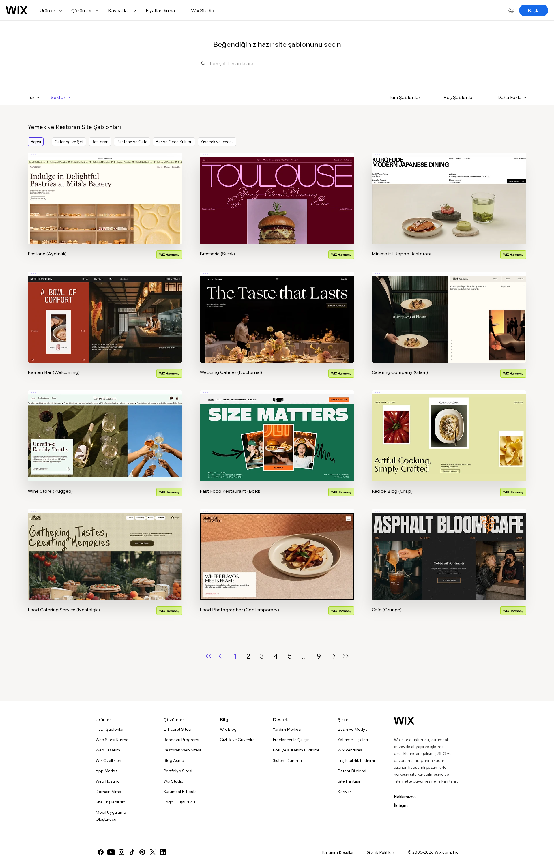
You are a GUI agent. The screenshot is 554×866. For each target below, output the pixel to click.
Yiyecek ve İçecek (217, 141)
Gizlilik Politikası (381, 852)
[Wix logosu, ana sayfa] (16, 10)
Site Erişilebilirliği (111, 802)
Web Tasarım (108, 750)
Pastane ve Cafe (132, 141)
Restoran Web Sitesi (182, 750)
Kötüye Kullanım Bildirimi (296, 750)
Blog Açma (173, 760)
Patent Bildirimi (352, 770)
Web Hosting (108, 781)
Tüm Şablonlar (404, 97)
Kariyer (344, 791)
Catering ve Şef (69, 141)
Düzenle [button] (105, 193)
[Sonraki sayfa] (334, 656)
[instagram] (121, 852)
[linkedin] (163, 852)
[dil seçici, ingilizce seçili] (511, 10)
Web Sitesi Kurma (112, 739)
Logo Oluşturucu (179, 802)
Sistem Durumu (287, 760)
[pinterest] (142, 852)
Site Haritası (349, 781)
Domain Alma (108, 791)
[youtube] (111, 852)
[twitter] (152, 852)
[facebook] (101, 852)
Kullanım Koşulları (338, 852)
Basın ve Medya (353, 729)
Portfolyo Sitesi (177, 770)
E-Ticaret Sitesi (177, 729)
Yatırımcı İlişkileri (353, 739)
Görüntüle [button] (105, 210)
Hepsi (35, 141)
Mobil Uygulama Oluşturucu (111, 816)
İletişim (401, 805)
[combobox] (281, 63)
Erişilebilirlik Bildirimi (356, 760)
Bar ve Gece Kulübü (174, 141)
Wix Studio (202, 10)
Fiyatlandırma (160, 10)
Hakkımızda (405, 796)
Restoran (99, 141)
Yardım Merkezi (287, 729)
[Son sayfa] (345, 656)
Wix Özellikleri (108, 760)
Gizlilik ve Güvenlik (237, 739)
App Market (106, 770)
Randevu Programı (181, 739)
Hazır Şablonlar (110, 729)
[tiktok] (132, 852)
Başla (534, 10)
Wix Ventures (350, 750)
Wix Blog (228, 729)
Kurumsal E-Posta (180, 791)
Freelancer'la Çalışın (291, 739)
